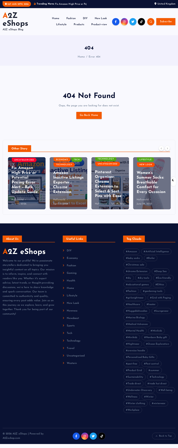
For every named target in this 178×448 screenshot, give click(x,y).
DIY (85, 18)
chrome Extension (137, 271)
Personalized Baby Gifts (141, 357)
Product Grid (135, 370)
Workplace (133, 410)
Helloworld (17, 199)
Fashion (71, 18)
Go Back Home (89, 115)
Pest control (152, 364)
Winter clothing (136, 403)
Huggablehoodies (137, 311)
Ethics (160, 284)
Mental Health (136, 331)
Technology (64, 165)
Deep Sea (161, 271)
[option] (27, 183)
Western (72, 363)
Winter (149, 397)
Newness (72, 311)
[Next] (167, 148)
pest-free (132, 364)
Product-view (99, 24)
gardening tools (153, 291)
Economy (62, 160)
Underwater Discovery (140, 390)
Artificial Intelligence (157, 251)
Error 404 (94, 57)
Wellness (132, 397)
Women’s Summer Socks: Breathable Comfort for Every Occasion (151, 182)
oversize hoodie (136, 350)
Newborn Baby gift (156, 337)
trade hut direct (158, 383)
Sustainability (135, 377)
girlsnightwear (135, 298)
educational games (138, 284)
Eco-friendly (164, 278)
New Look (101, 18)
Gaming (71, 273)
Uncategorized (24, 160)
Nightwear (133, 344)
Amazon (132, 251)
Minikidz (132, 337)
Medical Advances (138, 324)
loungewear (162, 311)
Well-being (166, 390)
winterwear (159, 403)
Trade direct (134, 383)
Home (55, 18)
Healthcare (134, 304)
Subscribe (166, 21)
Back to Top (165, 436)
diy (129, 278)
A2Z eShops (24, 252)
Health (71, 281)
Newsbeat (73, 318)
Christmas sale (136, 265)
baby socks (134, 258)
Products (79, 24)
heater (151, 304)
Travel (70, 348)
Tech (77, 160)
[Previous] (161, 148)
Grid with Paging (161, 298)
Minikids (157, 331)
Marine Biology (136, 317)
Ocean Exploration (158, 344)
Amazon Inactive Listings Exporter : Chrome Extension (68, 182)
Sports (71, 325)
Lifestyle (61, 24)
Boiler (151, 258)
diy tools (144, 278)
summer (154, 370)
